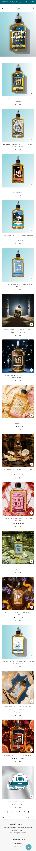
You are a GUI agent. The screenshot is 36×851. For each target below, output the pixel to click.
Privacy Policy (18, 850)
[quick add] (31, 93)
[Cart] (33, 8)
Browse (6, 818)
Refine (30, 818)
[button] (23, 812)
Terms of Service (18, 846)
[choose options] (31, 655)
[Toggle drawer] (2, 8)
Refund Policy (18, 843)
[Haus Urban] (18, 8)
